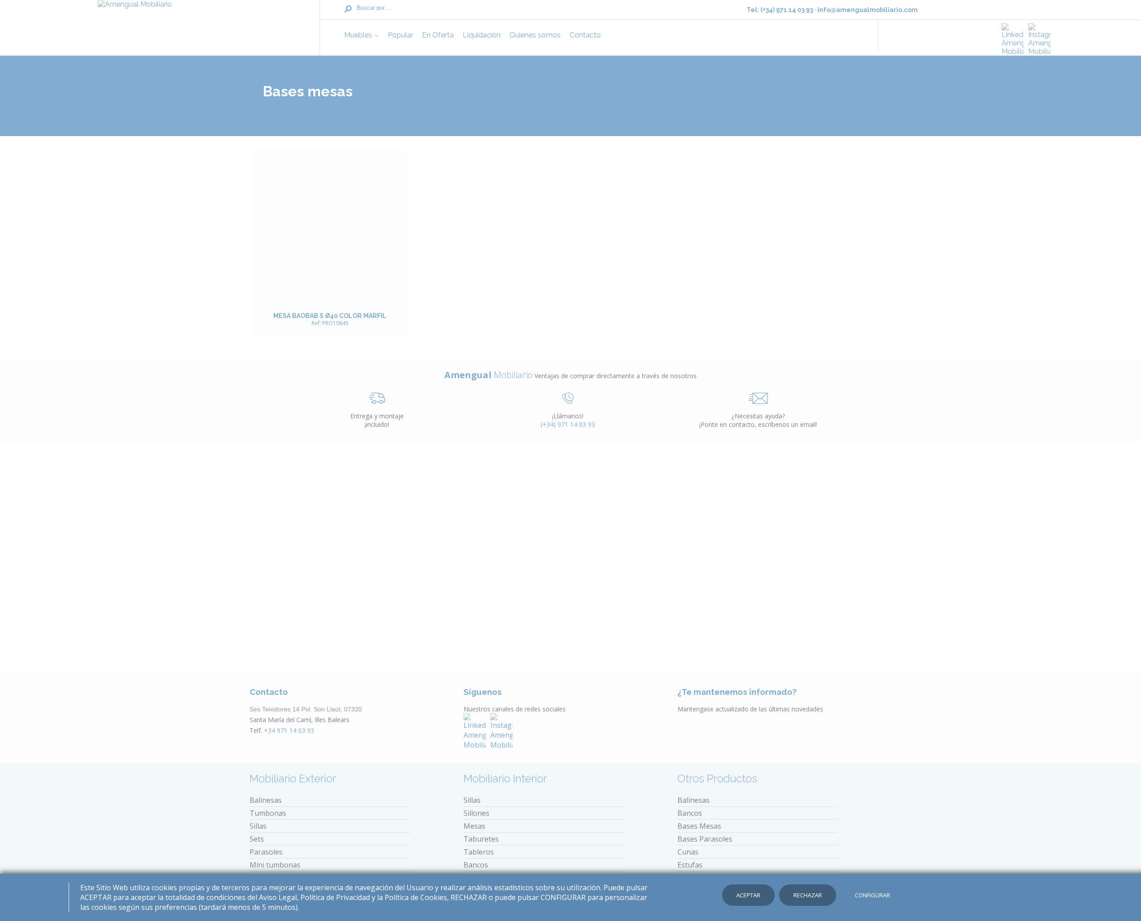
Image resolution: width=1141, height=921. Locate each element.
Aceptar (748, 895)
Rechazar (807, 895)
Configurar (872, 895)
